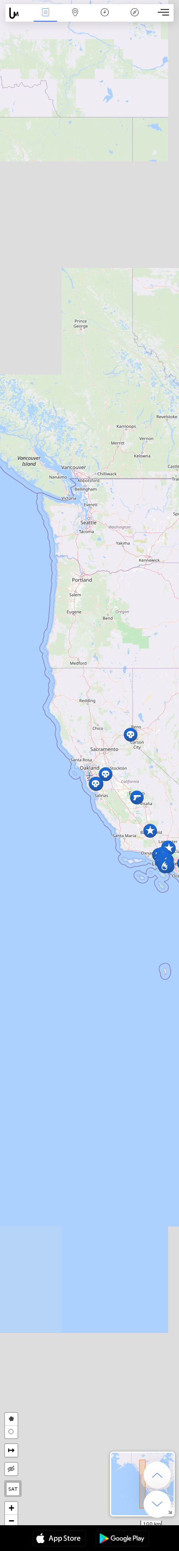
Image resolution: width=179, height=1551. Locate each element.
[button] (130, 734)
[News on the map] (18, 13)
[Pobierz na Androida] (122, 1539)
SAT (13, 1489)
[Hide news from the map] (11, 1469)
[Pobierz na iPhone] (59, 1539)
